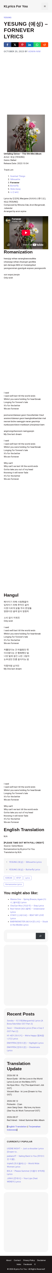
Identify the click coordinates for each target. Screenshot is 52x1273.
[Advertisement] (26, 87)
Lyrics (27, 878)
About (8, 1260)
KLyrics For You (16, 6)
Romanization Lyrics (13, 884)
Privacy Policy (29, 1260)
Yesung (7, 18)
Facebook (28, 1264)
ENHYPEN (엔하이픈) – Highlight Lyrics (25, 1043)
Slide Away (15, 189)
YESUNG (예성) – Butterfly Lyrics (24, 869)
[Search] (40, 936)
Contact (17, 1260)
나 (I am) (14, 192)
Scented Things (17, 176)
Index (19, 1264)
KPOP (18, 878)
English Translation (17, 1126)
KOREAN (8, 878)
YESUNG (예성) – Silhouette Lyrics (25, 862)
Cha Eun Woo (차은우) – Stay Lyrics (27, 905)
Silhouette (15, 179)
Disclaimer (41, 1260)
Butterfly (14, 185)
